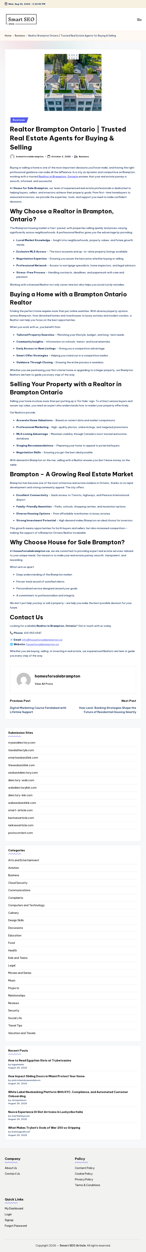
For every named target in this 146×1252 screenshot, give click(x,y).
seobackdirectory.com (23, 772)
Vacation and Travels (22, 1033)
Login (8, 1214)
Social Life (15, 1018)
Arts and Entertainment (23, 860)
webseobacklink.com (22, 803)
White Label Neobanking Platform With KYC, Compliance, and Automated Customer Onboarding (68, 1094)
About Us (11, 1168)
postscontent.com (20, 833)
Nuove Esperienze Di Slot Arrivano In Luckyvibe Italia (45, 1112)
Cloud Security (17, 883)
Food (11, 943)
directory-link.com (20, 795)
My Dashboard (14, 1208)
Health (12, 950)
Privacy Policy (84, 1179)
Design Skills (16, 920)
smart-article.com (20, 810)
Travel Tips (15, 1025)
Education (14, 935)
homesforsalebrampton (57, 676)
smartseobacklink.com (23, 757)
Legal (11, 965)
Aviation (13, 868)
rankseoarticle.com (20, 825)
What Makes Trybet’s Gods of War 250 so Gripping (44, 1127)
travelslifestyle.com (21, 750)
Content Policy (84, 1168)
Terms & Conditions (87, 1185)
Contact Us (12, 1173)
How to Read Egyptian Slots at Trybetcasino (39, 1060)
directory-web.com (21, 780)
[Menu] (139, 19)
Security (13, 1010)
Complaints (15, 898)
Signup (9, 1220)
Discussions (15, 928)
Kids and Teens (18, 958)
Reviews (13, 1003)
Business (20, 35)
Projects (13, 988)
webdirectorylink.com (22, 787)
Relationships (16, 995)
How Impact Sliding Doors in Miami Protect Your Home (46, 1076)
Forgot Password (16, 1225)
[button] (44, 683)
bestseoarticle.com (21, 818)
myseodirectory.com (21, 742)
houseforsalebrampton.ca (42, 644)
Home (8, 35)
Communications (19, 890)
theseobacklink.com (21, 765)
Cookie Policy (84, 1173)
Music (12, 980)
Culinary (13, 913)
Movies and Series (19, 973)
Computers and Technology (26, 905)
